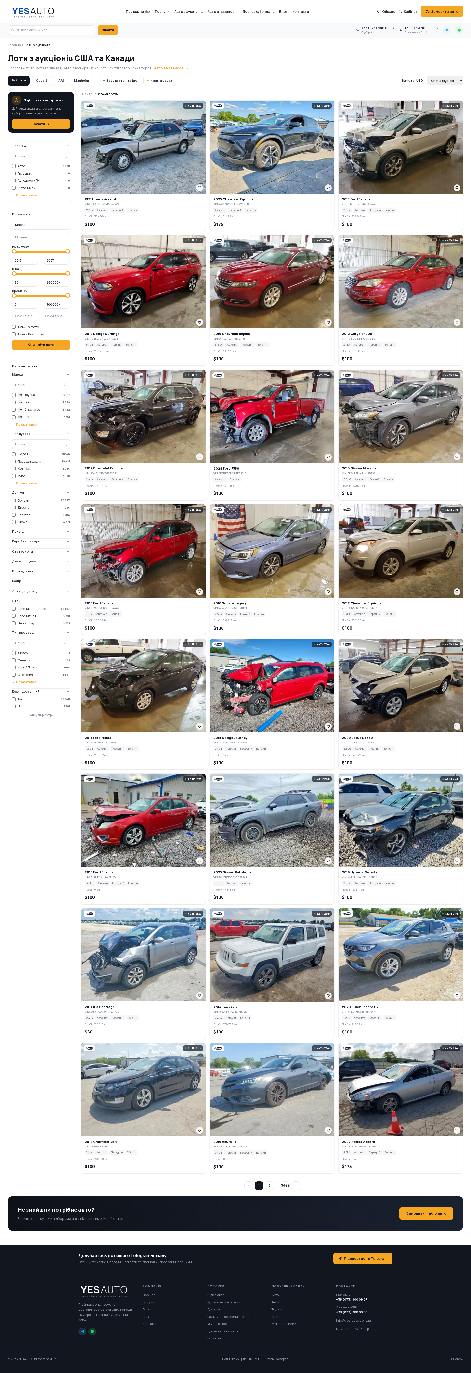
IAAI (60, 80)
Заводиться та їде (121, 80)
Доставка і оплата (258, 11)
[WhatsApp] (92, 1331)
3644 (285, 1185)
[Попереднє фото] (86, 147)
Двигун (18, 492)
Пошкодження (24, 571)
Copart (41, 80)
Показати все (26, 195)
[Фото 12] (158, 190)
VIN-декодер (217, 1324)
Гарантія (214, 1338)
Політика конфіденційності (241, 1359)
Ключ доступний (25, 691)
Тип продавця (24, 632)
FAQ (146, 1316)
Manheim (81, 80)
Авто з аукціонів (188, 11)
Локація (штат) (25, 591)
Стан (16, 601)
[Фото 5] (141, 190)
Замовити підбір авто (426, 1213)
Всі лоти (19, 80)
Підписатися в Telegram (366, 1258)
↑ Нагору (456, 1359)
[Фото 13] (287, 190)
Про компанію (138, 11)
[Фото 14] (289, 190)
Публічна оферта (276, 1359)
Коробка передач (26, 541)
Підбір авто (215, 1295)
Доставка (215, 1309)
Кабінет (411, 11)
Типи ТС (19, 145)
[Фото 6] (143, 190)
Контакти (300, 11)
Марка (17, 374)
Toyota (277, 1309)
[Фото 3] (136, 190)
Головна (14, 45)
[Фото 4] (138, 190)
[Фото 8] (148, 190)
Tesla (275, 1302)
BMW (275, 1295)
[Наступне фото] (201, 147)
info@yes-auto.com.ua (353, 1320)
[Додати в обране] (199, 187)
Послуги (162, 11)
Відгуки (148, 1302)
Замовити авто (444, 11)
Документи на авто (222, 1331)
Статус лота (22, 551)
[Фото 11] (155, 190)
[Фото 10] (153, 190)
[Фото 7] (145, 190)
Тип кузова (21, 433)
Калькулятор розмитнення (228, 1316)
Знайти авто (43, 344)
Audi (275, 1316)
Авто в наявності (222, 11)
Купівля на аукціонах (223, 1302)
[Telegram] (82, 1331)
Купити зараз (161, 80)
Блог (283, 11)
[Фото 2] (133, 190)
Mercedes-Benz (284, 1324)
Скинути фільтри (40, 715)
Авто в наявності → (171, 68)
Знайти (108, 30)
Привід (18, 531)
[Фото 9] (150, 190)
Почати (38, 124)
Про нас (149, 1295)
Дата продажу (24, 561)
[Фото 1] (130, 190)
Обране (388, 11)
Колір (16, 581)
